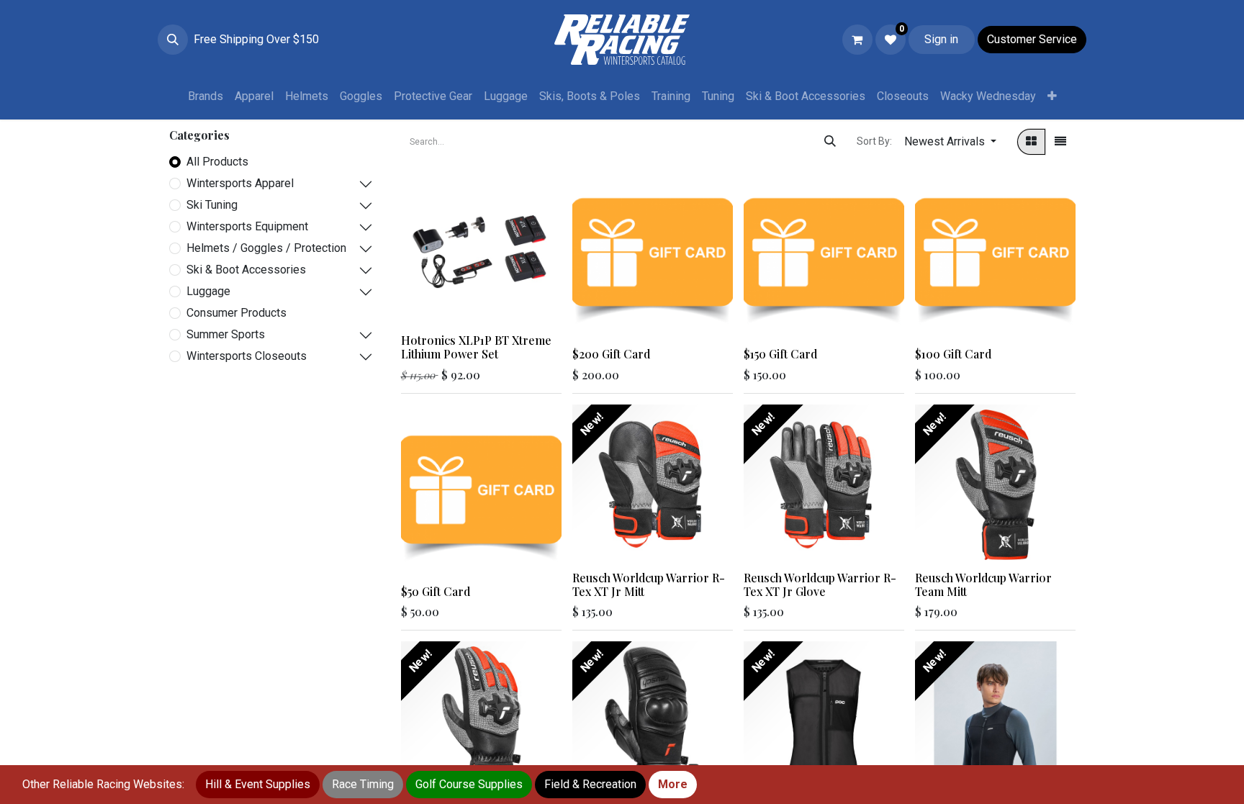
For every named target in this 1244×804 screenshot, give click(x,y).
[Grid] (1031, 141)
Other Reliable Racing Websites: (103, 784)
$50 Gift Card (435, 591)
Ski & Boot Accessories (246, 269)
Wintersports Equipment (247, 226)
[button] (173, 39)
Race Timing (363, 784)
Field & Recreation (590, 784)
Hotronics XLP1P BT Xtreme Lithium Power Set (476, 347)
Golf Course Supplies (469, 784)
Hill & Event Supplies (257, 784)
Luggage (208, 291)
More (673, 784)
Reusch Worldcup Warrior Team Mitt (983, 584)
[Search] (830, 141)
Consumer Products (236, 313)
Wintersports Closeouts (246, 356)
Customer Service (1032, 39)
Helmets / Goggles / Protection (266, 248)
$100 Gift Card (953, 353)
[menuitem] (205, 96)
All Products (217, 161)
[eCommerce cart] (857, 39)
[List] (1060, 141)
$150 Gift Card (780, 353)
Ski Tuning (212, 205)
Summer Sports (225, 334)
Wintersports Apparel (240, 183)
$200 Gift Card (611, 353)
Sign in (941, 39)
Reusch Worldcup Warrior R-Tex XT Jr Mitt (648, 584)
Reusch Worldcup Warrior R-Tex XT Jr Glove (820, 584)
